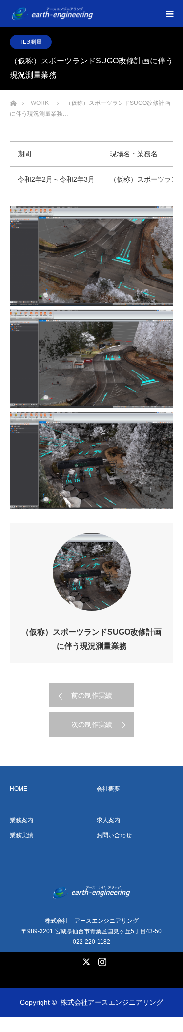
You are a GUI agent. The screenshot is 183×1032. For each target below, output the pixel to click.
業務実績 (21, 835)
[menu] (169, 13)
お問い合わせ (114, 835)
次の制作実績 (91, 724)
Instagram (101, 959)
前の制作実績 (91, 695)
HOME (18, 788)
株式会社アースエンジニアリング (112, 1002)
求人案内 (108, 820)
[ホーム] (13, 100)
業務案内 (21, 820)
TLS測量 (31, 42)
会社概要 (108, 788)
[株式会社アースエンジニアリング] (96, 13)
